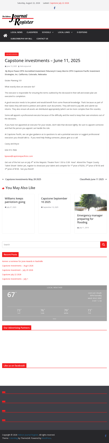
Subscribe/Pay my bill (21, 38)
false (54, 319)
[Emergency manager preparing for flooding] (91, 195)
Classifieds (32, 32)
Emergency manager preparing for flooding (90, 219)
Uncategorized (12, 54)
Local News (16, 32)
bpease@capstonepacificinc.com (19, 156)
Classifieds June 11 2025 (92, 179)
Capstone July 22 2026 (11, 274)
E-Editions (82, 32)
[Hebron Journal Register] (5, 35)
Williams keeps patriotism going (15, 200)
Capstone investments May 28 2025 (23, 179)
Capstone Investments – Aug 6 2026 (17, 265)
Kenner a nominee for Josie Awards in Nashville (22, 261)
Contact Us (42, 38)
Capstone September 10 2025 (54, 200)
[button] (52, 32)
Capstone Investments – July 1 (15, 279)
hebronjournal (25, 66)
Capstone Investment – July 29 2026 (65, 2)
